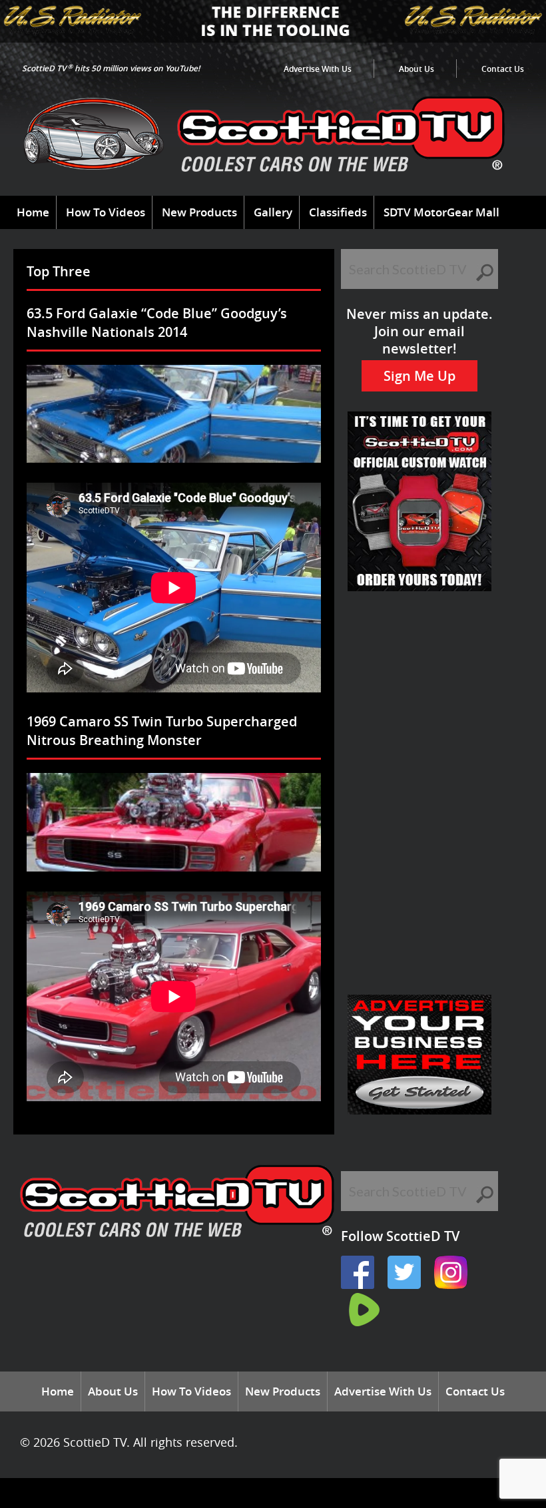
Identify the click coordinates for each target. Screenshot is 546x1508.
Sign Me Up (419, 376)
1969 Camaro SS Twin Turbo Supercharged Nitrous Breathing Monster (162, 730)
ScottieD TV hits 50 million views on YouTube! (111, 68)
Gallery (273, 212)
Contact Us (502, 69)
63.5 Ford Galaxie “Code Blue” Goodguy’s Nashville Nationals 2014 (157, 322)
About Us (416, 69)
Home (33, 212)
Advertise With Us (318, 69)
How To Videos (105, 212)
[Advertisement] (419, 661)
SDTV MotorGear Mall (441, 212)
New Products (199, 212)
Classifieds (338, 212)
